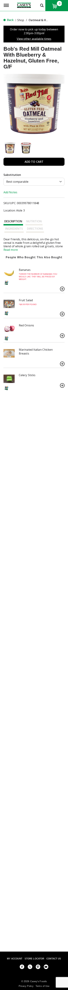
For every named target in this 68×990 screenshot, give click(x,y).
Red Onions (26, 325)
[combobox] (34, 181)
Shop (20, 20)
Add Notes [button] (10, 192)
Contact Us (53, 958)
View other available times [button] (34, 39)
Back (10, 20)
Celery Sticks (27, 375)
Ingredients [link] (14, 229)
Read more (10, 249)
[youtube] (46, 967)
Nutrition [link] (34, 221)
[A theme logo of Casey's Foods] (24, 4)
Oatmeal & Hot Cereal (44, 20)
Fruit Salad (26, 300)
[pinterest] (38, 967)
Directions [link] (35, 229)
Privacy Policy (26, 986)
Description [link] (13, 221)
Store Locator (34, 958)
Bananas (25, 270)
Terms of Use (42, 986)
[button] (9, 147)
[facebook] (22, 967)
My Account (14, 958)
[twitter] (30, 967)
